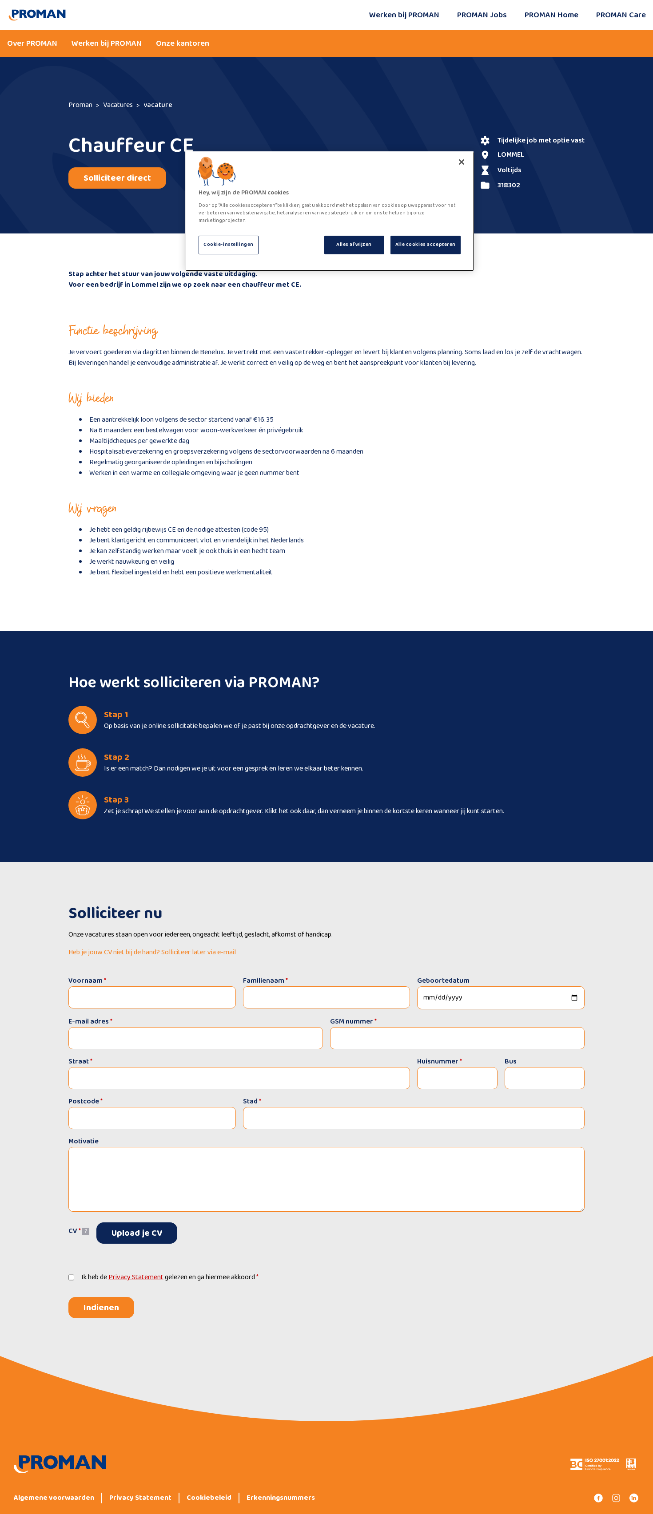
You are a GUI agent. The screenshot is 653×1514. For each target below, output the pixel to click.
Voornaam (87, 980)
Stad (252, 1101)
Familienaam (265, 980)
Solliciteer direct (117, 178)
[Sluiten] (461, 162)
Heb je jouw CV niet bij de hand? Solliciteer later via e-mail (152, 952)
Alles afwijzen (354, 245)
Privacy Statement (135, 1277)
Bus (511, 1061)
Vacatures (118, 105)
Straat (80, 1061)
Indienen (101, 1308)
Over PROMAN (32, 43)
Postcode (85, 1101)
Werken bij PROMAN (404, 15)
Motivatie (83, 1141)
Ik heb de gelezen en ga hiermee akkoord (170, 1277)
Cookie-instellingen (228, 245)
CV (74, 1231)
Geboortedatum (443, 980)
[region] (329, 211)
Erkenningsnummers (281, 1498)
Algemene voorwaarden (54, 1498)
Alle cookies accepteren (425, 245)
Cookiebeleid (209, 1498)
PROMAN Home (551, 15)
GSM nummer (353, 1021)
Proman (80, 105)
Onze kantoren (182, 43)
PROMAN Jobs (482, 15)
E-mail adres (90, 1021)
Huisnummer (439, 1061)
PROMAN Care (621, 15)
